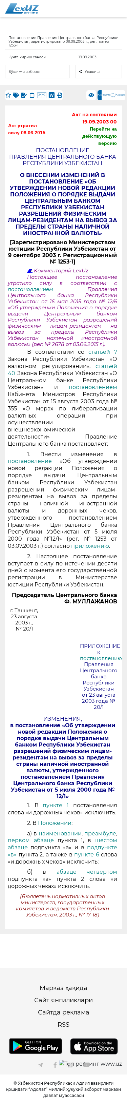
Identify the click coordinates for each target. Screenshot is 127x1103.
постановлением (47, 289)
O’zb (108, 95)
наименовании (60, 833)
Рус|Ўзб (113, 95)
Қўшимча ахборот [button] (25, 72)
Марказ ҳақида (63, 988)
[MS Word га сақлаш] (52, 95)
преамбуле (100, 833)
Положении (54, 823)
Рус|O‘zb (120, 95)
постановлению (101, 658)
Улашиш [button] (92, 72)
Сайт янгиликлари (63, 1000)
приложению (90, 546)
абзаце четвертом (87, 872)
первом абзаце (33, 840)
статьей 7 (102, 352)
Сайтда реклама (63, 1012)
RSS (63, 1024)
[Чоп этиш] (60, 95)
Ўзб (104, 95)
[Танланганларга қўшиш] (8, 95)
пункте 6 (87, 854)
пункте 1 (56, 805)
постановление (34, 461)
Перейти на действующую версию (99, 136)
